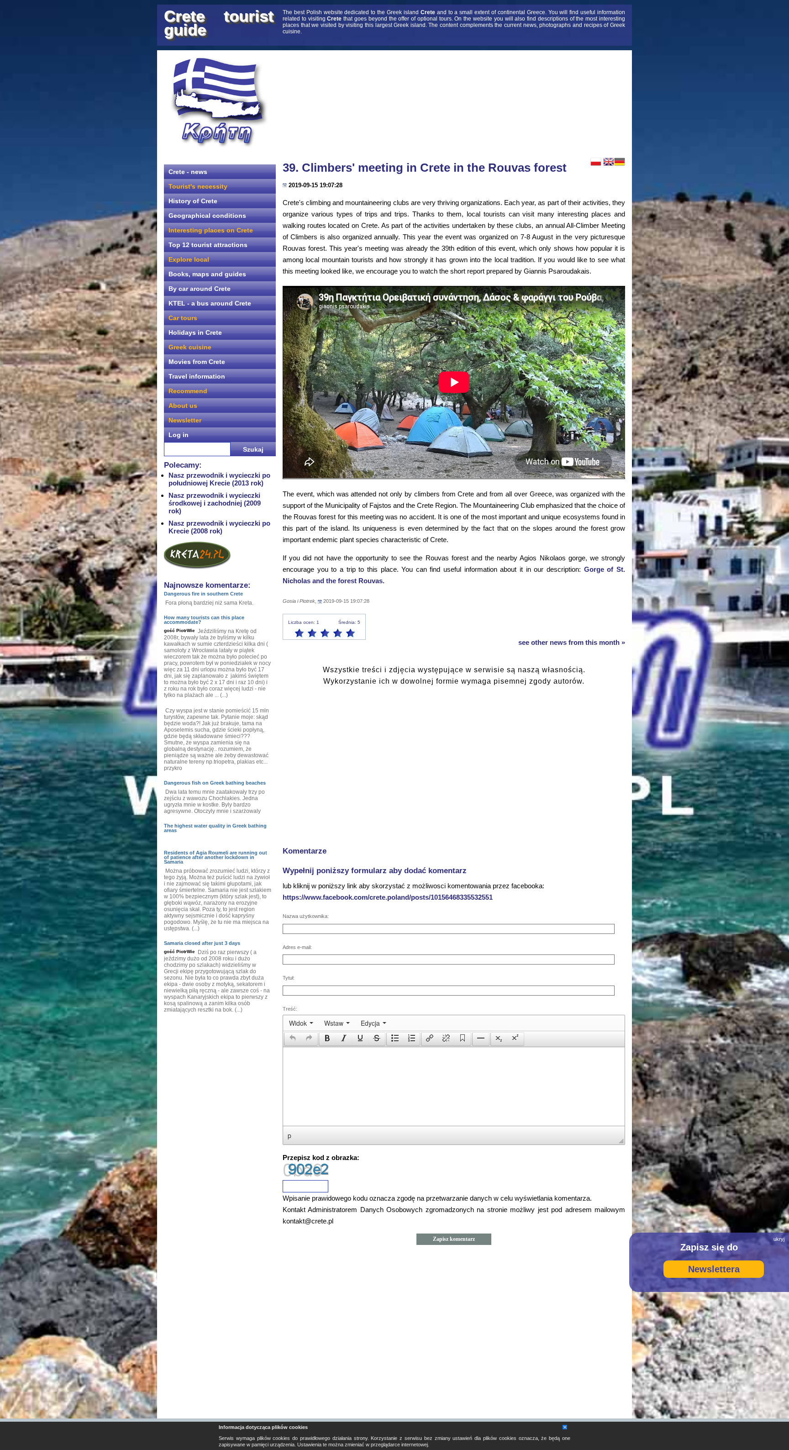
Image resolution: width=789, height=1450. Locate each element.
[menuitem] (301, 1023)
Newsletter (184, 420)
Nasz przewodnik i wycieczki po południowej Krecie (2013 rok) (219, 479)
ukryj (778, 1239)
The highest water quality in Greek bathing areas (215, 828)
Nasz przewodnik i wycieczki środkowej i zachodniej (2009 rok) (214, 503)
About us (182, 405)
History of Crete (192, 201)
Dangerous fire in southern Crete (203, 593)
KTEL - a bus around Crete (209, 303)
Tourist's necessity (197, 186)
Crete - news (187, 171)
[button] (292, 1039)
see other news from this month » (571, 642)
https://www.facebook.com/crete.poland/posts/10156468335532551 (388, 897)
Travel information (196, 376)
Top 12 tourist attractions (207, 244)
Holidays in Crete (195, 332)
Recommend (187, 391)
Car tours (182, 318)
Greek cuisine (189, 347)
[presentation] (301, 1023)
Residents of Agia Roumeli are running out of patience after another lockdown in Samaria (215, 857)
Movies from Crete (196, 361)
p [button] (289, 1135)
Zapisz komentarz (454, 1239)
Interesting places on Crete (210, 230)
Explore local (188, 259)
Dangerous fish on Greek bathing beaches (215, 782)
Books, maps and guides (207, 274)
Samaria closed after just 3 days (202, 943)
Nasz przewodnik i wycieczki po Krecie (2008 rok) (219, 527)
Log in (178, 434)
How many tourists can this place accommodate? (204, 619)
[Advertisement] (454, 102)
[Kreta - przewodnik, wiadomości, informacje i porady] (218, 102)
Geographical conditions (207, 215)
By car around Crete (199, 288)
